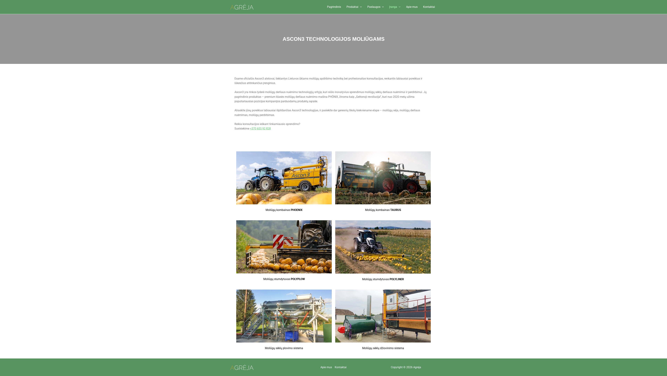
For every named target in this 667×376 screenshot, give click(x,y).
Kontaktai (429, 7)
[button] (360, 7)
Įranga (393, 7)
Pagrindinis (334, 7)
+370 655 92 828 (260, 128)
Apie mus (412, 7)
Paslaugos (373, 7)
